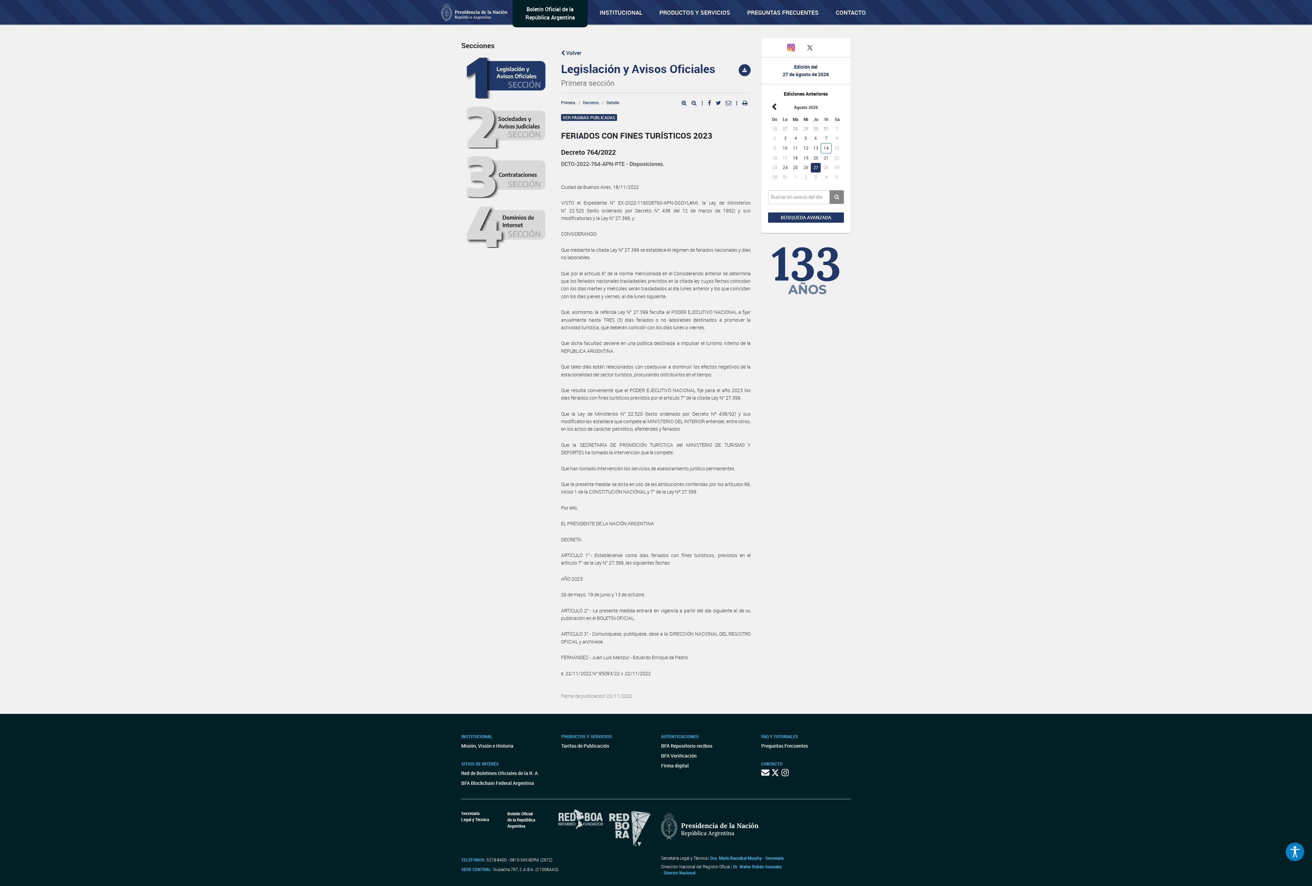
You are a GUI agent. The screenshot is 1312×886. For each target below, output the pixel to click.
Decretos (591, 102)
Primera (568, 102)
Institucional (621, 12)
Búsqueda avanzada (806, 217)
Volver (573, 53)
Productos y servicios (694, 12)
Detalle (612, 102)
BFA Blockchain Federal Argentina (497, 783)
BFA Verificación (679, 755)
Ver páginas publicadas (589, 117)
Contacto (851, 12)
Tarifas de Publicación (585, 746)
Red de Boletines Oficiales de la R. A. (500, 773)
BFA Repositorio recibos (686, 746)
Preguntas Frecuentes (783, 12)
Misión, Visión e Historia (487, 746)
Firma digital (675, 765)
